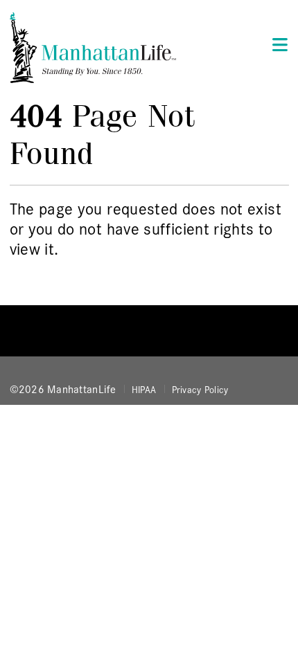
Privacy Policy (200, 389)
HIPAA (144, 389)
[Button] (276, 44)
